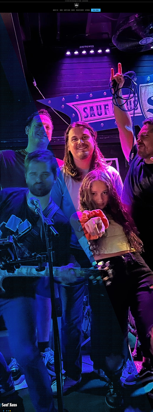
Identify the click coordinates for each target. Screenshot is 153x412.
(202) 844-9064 (85, 0)
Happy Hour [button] (67, 10)
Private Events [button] (80, 10)
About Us (56, 10)
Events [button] (73, 10)
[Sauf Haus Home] (76, 5)
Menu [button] (61, 10)
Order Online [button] (96, 10)
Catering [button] (87, 10)
